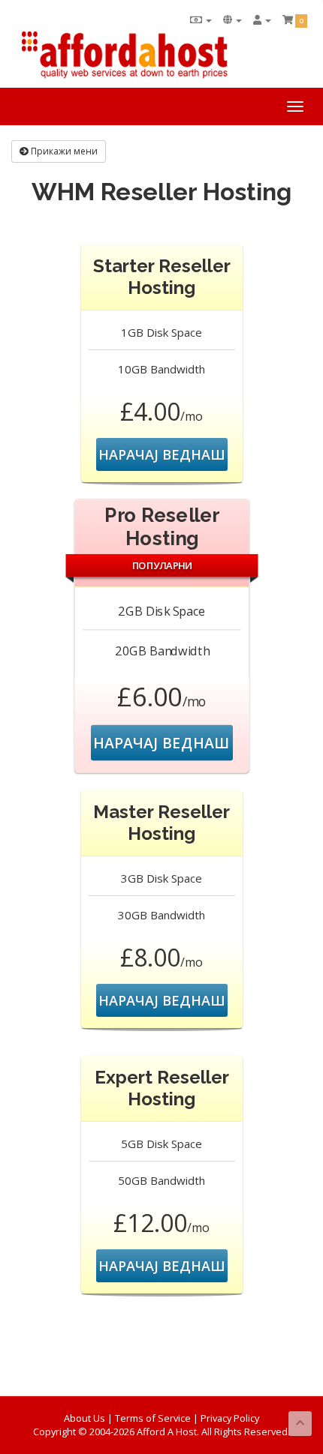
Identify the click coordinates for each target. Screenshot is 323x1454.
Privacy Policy (230, 1418)
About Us (84, 1418)
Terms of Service (153, 1418)
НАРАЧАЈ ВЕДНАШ (161, 454)
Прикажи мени (63, 151)
